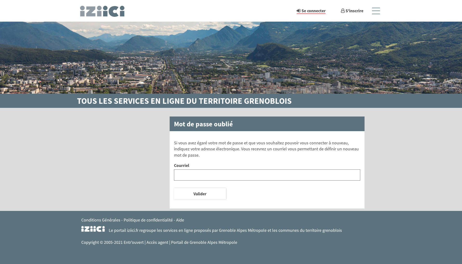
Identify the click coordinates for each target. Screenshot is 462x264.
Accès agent (158, 242)
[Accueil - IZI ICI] (104, 11)
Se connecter (314, 10)
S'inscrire (354, 10)
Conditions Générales (100, 220)
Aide (180, 220)
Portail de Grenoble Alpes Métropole (204, 242)
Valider (199, 193)
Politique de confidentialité (148, 220)
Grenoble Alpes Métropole (243, 230)
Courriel (181, 165)
